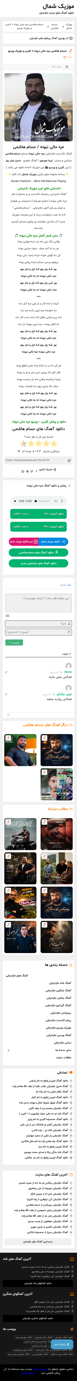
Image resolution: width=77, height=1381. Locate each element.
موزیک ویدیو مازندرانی (58, 1028)
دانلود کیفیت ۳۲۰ (38, 526)
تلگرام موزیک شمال (50, 541)
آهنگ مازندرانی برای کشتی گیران (38, 1341)
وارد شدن (66, 585)
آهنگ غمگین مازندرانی (58, 990)
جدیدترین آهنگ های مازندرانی (38, 1241)
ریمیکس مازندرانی (60, 1013)
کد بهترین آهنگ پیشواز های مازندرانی (49, 38)
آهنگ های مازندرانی (17, 975)
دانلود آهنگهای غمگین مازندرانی (38, 1318)
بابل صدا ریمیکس (39, 1345)
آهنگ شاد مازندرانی (60, 983)
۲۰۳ (70, 57)
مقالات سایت (63, 1057)
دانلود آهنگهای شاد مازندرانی (38, 1283)
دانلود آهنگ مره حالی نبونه (42, 486)
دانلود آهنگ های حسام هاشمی (36, 552)
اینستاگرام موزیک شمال (21, 541)
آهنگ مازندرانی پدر (40, 1354)
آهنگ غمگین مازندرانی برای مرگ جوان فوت (54, 1349)
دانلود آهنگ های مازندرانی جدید (38, 563)
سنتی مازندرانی (62, 1043)
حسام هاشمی (54, 26)
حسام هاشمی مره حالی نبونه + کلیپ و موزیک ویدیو (24, 26)
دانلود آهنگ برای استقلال (62, 1354)
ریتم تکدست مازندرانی (58, 1020)
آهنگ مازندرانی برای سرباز (19, 1354)
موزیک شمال (69, 26)
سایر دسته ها (63, 1050)
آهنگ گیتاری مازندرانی (58, 1005)
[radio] (53, 444)
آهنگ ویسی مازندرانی (59, 1035)
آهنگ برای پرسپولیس (23, 1349)
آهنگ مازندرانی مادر (24, 1337)
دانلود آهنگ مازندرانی (64, 1337)
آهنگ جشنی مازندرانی (59, 998)
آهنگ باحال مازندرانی (43, 1337)
